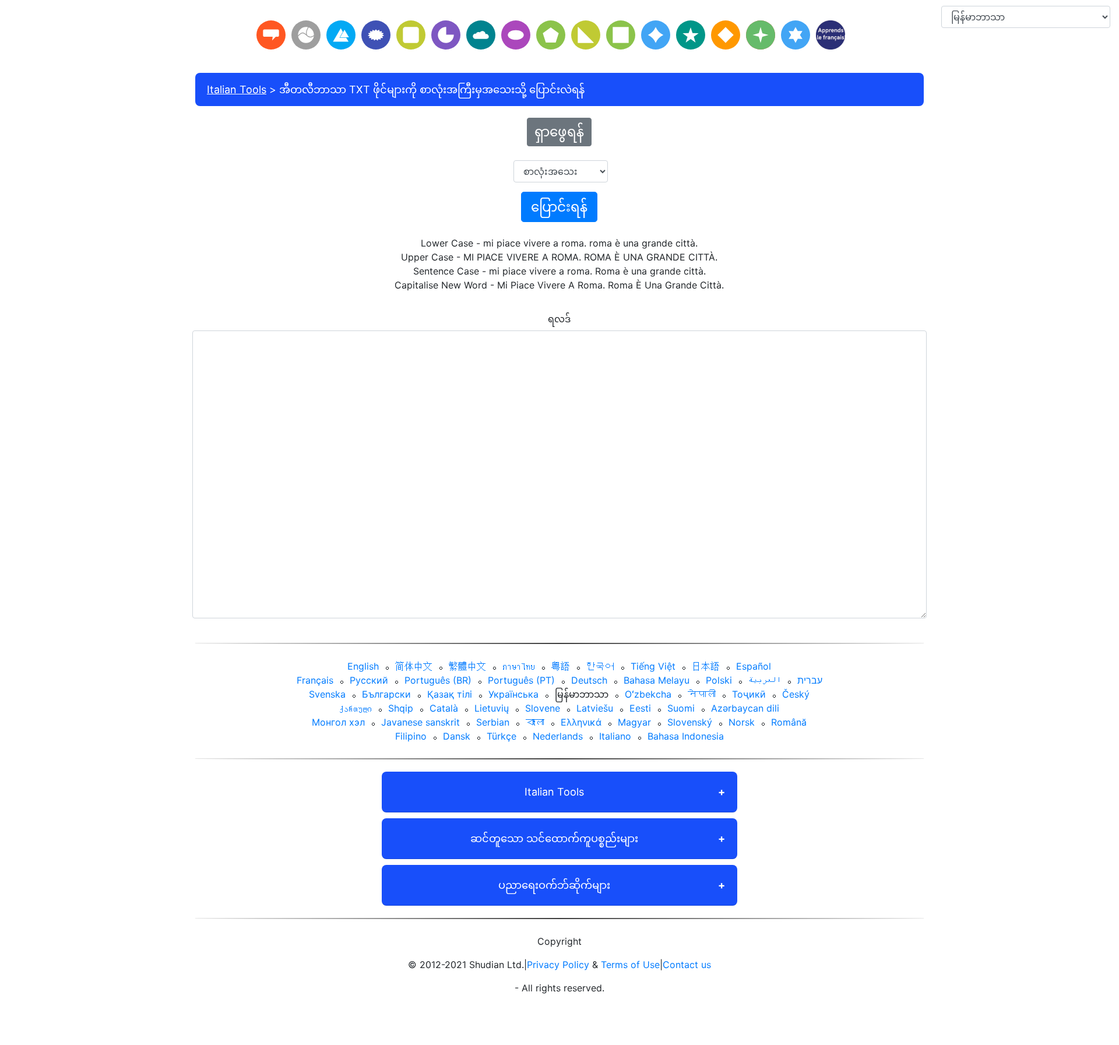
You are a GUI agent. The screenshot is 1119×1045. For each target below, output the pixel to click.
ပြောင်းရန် (559, 207)
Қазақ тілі (449, 694)
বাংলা (535, 722)
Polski (719, 680)
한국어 (600, 666)
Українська (513, 694)
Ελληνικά (581, 722)
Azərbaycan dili (745, 708)
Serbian (492, 722)
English (363, 666)
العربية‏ (764, 680)
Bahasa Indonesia (686, 736)
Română (789, 722)
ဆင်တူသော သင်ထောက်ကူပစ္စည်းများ (554, 838)
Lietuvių (491, 708)
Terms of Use (630, 964)
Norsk (742, 722)
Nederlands (558, 736)
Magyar (634, 722)
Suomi (681, 708)
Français (315, 680)
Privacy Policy (558, 964)
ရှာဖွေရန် (559, 132)
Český (796, 694)
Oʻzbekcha (648, 694)
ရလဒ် (559, 319)
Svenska (327, 694)
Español (753, 666)
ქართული (355, 708)
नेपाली (702, 694)
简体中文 (413, 666)
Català (444, 708)
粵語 (560, 666)
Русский (369, 680)
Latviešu (594, 708)
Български (386, 694)
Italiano (615, 736)
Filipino (411, 736)
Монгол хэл (338, 722)
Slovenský (689, 722)
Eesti (640, 708)
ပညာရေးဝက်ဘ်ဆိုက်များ (554, 885)
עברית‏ (809, 680)
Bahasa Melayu (656, 680)
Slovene (542, 708)
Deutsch (589, 680)
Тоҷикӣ (749, 694)
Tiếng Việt (653, 666)
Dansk (456, 736)
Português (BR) (437, 680)
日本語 (706, 666)
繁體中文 (467, 666)
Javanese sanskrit (420, 722)
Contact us (687, 964)
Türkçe (501, 736)
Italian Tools (236, 89)
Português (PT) (521, 680)
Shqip (400, 708)
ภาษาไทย (518, 666)
